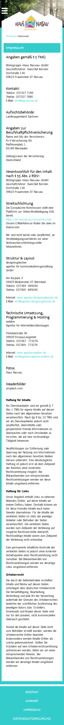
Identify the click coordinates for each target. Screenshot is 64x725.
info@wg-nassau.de (26, 101)
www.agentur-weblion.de (31, 353)
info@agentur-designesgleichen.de (35, 301)
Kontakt (32, 692)
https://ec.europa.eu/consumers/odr (28, 219)
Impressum (32, 710)
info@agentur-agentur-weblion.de (34, 356)
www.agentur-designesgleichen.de (37, 297)
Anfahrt (32, 701)
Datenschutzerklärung (32, 719)
